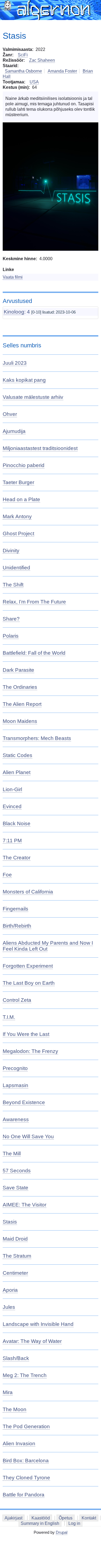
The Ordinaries (20, 687)
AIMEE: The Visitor (24, 1205)
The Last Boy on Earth (29, 983)
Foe (7, 874)
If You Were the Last (26, 1034)
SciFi (23, 55)
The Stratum (17, 1256)
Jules (9, 1307)
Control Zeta (17, 1000)
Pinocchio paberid (23, 465)
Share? (11, 619)
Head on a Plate (21, 499)
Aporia (10, 1290)
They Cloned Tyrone (26, 1477)
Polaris (11, 636)
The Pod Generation (26, 1426)
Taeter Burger (18, 482)
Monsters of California (28, 892)
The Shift (13, 585)
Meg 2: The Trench (25, 1375)
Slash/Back (16, 1358)
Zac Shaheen (42, 60)
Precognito (15, 1068)
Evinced (12, 806)
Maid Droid (15, 1239)
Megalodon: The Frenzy (30, 1051)
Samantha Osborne (23, 71)
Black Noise (16, 823)
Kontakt (89, 1518)
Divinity (11, 550)
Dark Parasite (18, 670)
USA (34, 82)
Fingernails (15, 909)
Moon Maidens (20, 721)
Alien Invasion (19, 1443)
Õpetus (65, 1518)
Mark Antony (17, 516)
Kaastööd (41, 1518)
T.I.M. (9, 1017)
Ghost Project (18, 533)
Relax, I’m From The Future (34, 602)
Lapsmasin (15, 1085)
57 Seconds (17, 1170)
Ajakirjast (13, 1518)
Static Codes (17, 755)
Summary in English (40, 1523)
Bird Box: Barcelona (26, 1460)
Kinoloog (14, 312)
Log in (74, 1523)
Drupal (61, 1532)
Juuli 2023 (15, 363)
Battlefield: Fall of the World (34, 653)
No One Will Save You (28, 1136)
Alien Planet (16, 772)
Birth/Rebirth (17, 926)
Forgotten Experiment (28, 966)
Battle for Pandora (23, 1495)
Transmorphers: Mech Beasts (37, 738)
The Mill (12, 1153)
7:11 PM (12, 840)
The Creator (16, 857)
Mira (8, 1392)
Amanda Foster (62, 71)
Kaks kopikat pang (24, 380)
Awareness (16, 1119)
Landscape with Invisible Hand (38, 1324)
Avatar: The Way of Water (32, 1341)
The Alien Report (22, 704)
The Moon (14, 1409)
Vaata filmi (13, 277)
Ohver (10, 414)
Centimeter (15, 1273)
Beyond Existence (24, 1102)
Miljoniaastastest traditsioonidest (40, 448)
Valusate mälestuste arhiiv (33, 397)
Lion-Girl (12, 789)
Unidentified (16, 567)
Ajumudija (14, 431)
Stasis (10, 1222)
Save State (15, 1187)
